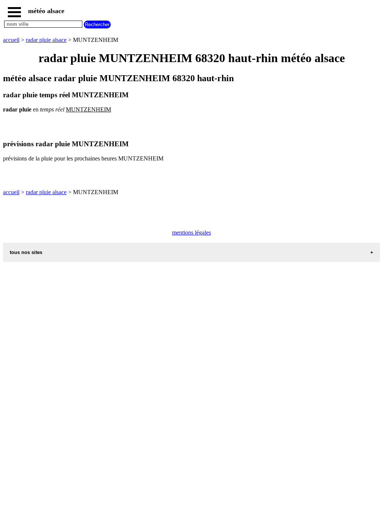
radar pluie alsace (46, 40)
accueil (11, 40)
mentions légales (191, 232)
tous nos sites (26, 252)
